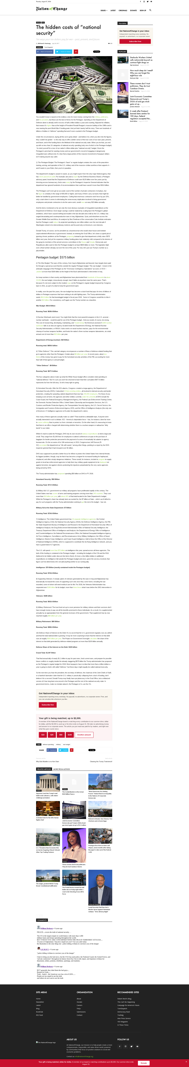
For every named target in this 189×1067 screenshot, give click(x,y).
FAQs (79, 1008)
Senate (92, 242)
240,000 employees (91, 394)
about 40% (65, 496)
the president (43, 120)
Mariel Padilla (134, 91)
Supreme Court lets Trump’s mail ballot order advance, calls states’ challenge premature (47, 796)
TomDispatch (122, 1008)
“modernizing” (79, 323)
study (68, 182)
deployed (103, 462)
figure (40, 194)
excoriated (43, 445)
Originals (123, 10)
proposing (70, 236)
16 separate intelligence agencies (84, 519)
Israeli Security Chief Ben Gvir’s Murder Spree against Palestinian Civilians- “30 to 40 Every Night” (99, 910)
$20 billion (57, 334)
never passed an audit (47, 177)
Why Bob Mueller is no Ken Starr (47, 762)
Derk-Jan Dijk (134, 78)
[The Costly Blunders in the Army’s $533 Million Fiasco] (74, 782)
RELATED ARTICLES (44, 769)
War (43, 22)
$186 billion (51, 587)
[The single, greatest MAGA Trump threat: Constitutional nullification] (48, 876)
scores (55, 493)
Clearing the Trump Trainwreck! (101, 762)
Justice (91, 842)
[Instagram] (144, 1)
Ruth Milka (133, 121)
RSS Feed (39, 1015)
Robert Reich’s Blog (124, 999)
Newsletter (40, 1002)
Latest (113, 10)
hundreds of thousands (96, 277)
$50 (60, 735)
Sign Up (143, 10)
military (97, 117)
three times (77, 587)
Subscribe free (48, 705)
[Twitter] (147, 1)
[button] (150, 10)
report (75, 177)
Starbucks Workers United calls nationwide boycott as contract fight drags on (141, 60)
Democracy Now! (123, 1012)
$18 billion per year (50, 496)
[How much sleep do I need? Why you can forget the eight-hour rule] (122, 74)
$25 (51, 735)
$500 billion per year (54, 638)
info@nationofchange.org (84, 1056)
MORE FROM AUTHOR (61, 769)
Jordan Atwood (135, 106)
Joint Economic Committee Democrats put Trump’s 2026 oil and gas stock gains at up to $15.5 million (74, 823)
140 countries (98, 493)
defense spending (48, 744)
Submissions (81, 1012)
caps (69, 283)
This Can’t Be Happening (126, 1002)
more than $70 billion (57, 550)
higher (49, 125)
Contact (79, 1015)
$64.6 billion (45, 297)
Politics (38, 22)
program (102, 459)
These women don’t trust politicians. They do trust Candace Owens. (140, 86)
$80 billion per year (54, 616)
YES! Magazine (122, 1022)
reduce (55, 222)
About (79, 999)
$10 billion (45, 300)
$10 (42, 735)
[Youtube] (151, 1)
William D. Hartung (44, 43)
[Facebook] (140, 1)
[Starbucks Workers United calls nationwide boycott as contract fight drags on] (122, 59)
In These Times (122, 1025)
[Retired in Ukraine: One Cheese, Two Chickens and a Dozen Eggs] (100, 809)
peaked (39, 272)
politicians (104, 117)
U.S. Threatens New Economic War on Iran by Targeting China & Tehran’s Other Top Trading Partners (48, 850)
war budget (66, 744)
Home (38, 999)
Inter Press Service (124, 1018)
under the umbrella (88, 397)
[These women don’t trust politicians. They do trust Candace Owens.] (74, 845)
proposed (61, 473)
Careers (79, 1005)
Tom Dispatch (48, 47)
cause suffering (43, 422)
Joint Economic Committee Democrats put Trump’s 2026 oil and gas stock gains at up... (141, 100)
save (83, 202)
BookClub (39, 1012)
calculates (93, 638)
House (83, 242)
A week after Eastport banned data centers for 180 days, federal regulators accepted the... (140, 115)
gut (83, 502)
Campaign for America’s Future (128, 1005)
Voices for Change (94, 904)
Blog (37, 1008)
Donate (133, 10)
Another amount (84, 735)
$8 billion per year (81, 354)
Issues (103, 10)
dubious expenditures (89, 434)
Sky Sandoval (134, 65)
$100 (70, 735)
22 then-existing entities (72, 391)
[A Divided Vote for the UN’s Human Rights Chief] (48, 808)
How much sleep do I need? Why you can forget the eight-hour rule (141, 73)
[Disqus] (74, 952)
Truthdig (120, 1015)
